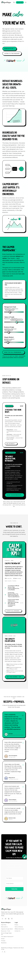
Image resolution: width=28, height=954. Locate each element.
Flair (3, 949)
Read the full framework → (13, 352)
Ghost (22, 947)
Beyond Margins (9, 947)
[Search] (14, 2)
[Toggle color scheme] (3, 952)
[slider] (10, 312)
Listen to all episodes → (13, 610)
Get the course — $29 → (15, 677)
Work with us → (9, 48)
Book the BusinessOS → (14, 495)
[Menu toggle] (25, 2)
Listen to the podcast (12, 53)
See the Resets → (11, 443)
